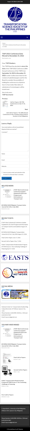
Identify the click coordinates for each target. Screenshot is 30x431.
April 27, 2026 (6, 386)
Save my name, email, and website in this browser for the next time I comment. (14, 173)
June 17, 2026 (18, 359)
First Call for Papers (8, 395)
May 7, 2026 (17, 371)
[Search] (27, 37)
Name (3, 153)
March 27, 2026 (6, 396)
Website (4, 166)
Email (3, 160)
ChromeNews (11, 429)
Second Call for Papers (8, 241)
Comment (5, 132)
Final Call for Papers (7, 237)
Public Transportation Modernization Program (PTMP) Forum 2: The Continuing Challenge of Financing (14, 246)
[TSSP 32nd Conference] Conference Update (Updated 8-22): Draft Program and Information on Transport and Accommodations (21, 195)
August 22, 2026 (6, 208)
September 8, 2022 (7, 58)
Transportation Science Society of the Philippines (15, 27)
